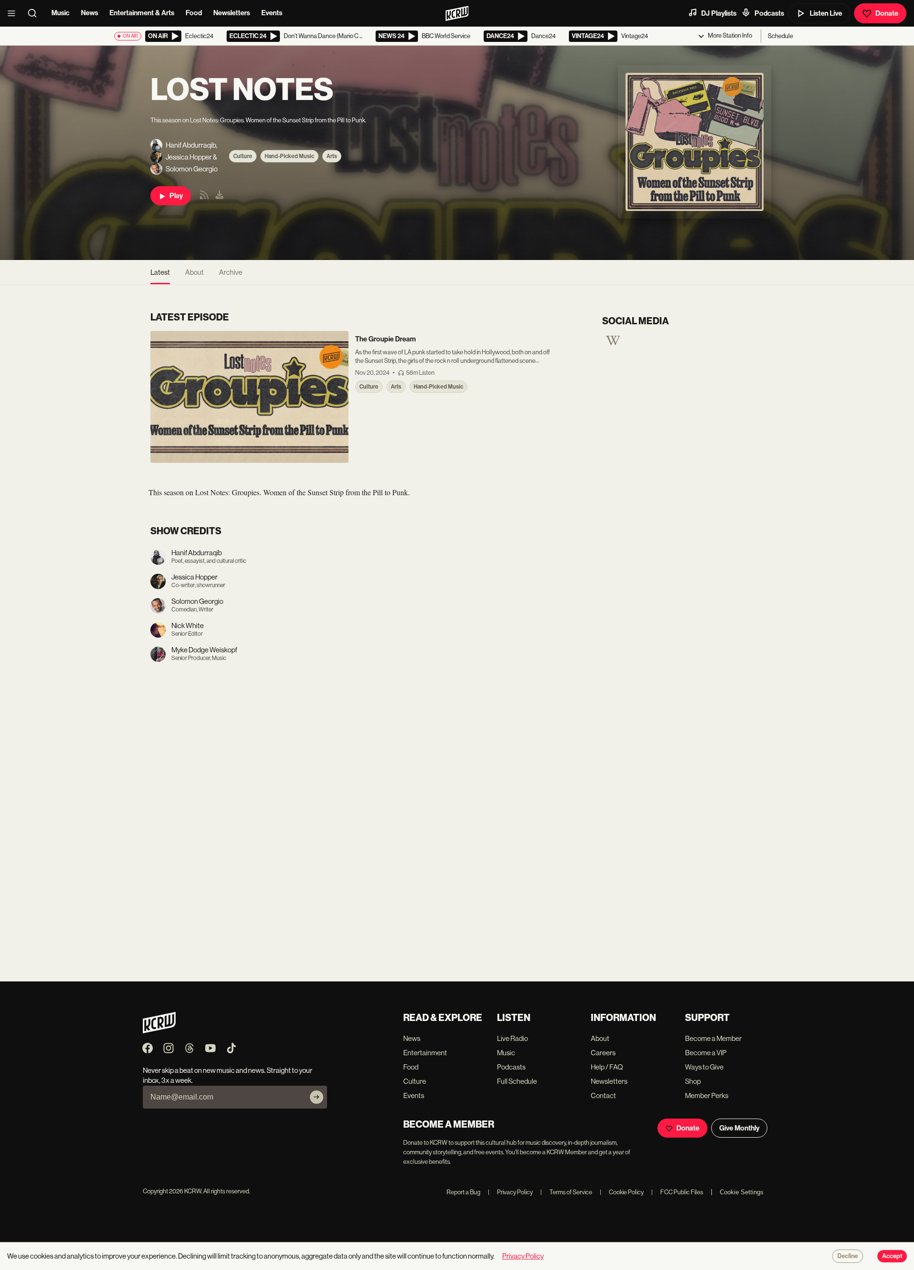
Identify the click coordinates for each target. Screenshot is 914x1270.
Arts (332, 156)
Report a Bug (463, 1192)
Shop (693, 1081)
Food (194, 13)
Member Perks (706, 1095)
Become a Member (713, 1038)
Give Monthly (739, 1128)
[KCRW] (159, 1031)
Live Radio (512, 1038)
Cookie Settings (742, 1192)
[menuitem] (219, 195)
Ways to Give (704, 1067)
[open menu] (14, 13)
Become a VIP (705, 1053)
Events (271, 13)
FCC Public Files (677, 1192)
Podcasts (769, 13)
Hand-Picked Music (289, 156)
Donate (886, 13)
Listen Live (826, 13)
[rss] (204, 197)
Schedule (780, 36)
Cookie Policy (622, 1192)
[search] (35, 13)
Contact (603, 1095)
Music (60, 13)
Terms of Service (566, 1192)
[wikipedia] (613, 343)
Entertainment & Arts (141, 13)
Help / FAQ (607, 1067)
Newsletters (231, 13)
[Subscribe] (316, 1097)
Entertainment (425, 1053)
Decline (847, 1256)
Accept (892, 1256)
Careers (603, 1053)
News (89, 13)
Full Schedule (517, 1081)
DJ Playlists (718, 13)
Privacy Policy (510, 1192)
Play (176, 195)
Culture (242, 156)
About (194, 272)
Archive (230, 272)
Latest (160, 272)
